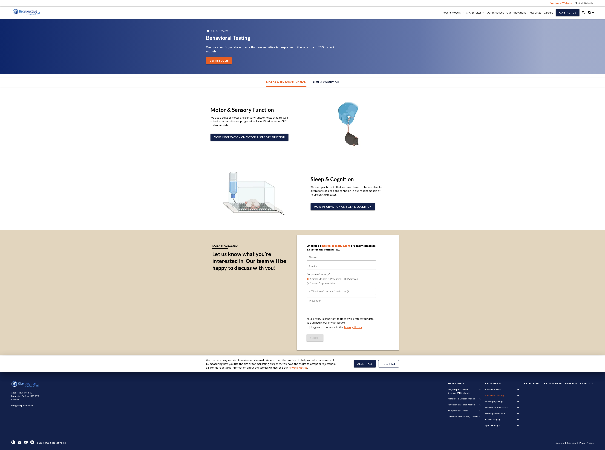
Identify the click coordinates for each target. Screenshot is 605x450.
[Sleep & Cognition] (254, 193)
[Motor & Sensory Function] (351, 124)
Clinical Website (584, 3)
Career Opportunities (322, 283)
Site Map (571, 442)
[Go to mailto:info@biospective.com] (19, 443)
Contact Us (587, 383)
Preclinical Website (561, 3)
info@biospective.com (22, 405)
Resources (535, 12)
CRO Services (474, 12)
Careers (548, 12)
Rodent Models (452, 12)
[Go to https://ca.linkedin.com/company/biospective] (13, 442)
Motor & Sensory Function (286, 82)
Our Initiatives (495, 12)
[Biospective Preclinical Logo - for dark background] (25, 386)
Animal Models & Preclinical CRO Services (334, 279)
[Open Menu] (590, 12)
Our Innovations (516, 12)
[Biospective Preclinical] (27, 12)
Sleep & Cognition (325, 82)
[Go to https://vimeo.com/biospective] (32, 442)
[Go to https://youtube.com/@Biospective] (26, 442)
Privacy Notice (353, 327)
